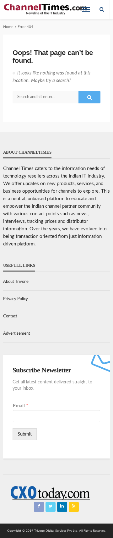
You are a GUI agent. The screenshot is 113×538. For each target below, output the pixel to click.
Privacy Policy (15, 299)
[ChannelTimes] (46, 10)
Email (20, 405)
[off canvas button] (86, 9)
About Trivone (16, 282)
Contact (10, 316)
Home (8, 27)
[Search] (101, 9)
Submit (25, 434)
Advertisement (16, 334)
